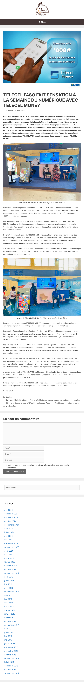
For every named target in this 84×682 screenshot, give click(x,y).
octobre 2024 (10, 521)
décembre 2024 (11, 514)
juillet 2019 (9, 580)
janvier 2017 (9, 643)
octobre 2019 (10, 569)
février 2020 (9, 562)
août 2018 (8, 595)
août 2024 (8, 528)
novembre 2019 (11, 566)
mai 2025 (8, 510)
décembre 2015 (11, 666)
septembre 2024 (11, 525)
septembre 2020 (11, 547)
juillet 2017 (9, 632)
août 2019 (8, 577)
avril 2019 (8, 588)
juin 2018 (8, 599)
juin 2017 (8, 636)
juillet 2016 (9, 662)
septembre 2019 (11, 573)
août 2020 (8, 551)
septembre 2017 (11, 625)
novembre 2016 (11, 651)
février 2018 (9, 610)
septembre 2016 (11, 658)
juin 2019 (8, 584)
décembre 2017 (11, 618)
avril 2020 (8, 555)
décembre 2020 (11, 543)
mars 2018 (9, 606)
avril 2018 (8, 603)
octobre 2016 (10, 655)
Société (9, 397)
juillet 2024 (9, 532)
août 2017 (8, 629)
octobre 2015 (10, 669)
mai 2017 (8, 640)
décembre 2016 (11, 647)
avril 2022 (8, 540)
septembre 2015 (11, 673)
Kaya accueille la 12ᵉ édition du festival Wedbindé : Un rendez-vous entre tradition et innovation (43, 400)
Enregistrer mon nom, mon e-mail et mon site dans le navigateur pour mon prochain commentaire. (38, 466)
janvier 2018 (9, 614)
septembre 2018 (11, 592)
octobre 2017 (10, 621)
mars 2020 (9, 558)
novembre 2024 (11, 517)
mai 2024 (8, 536)
